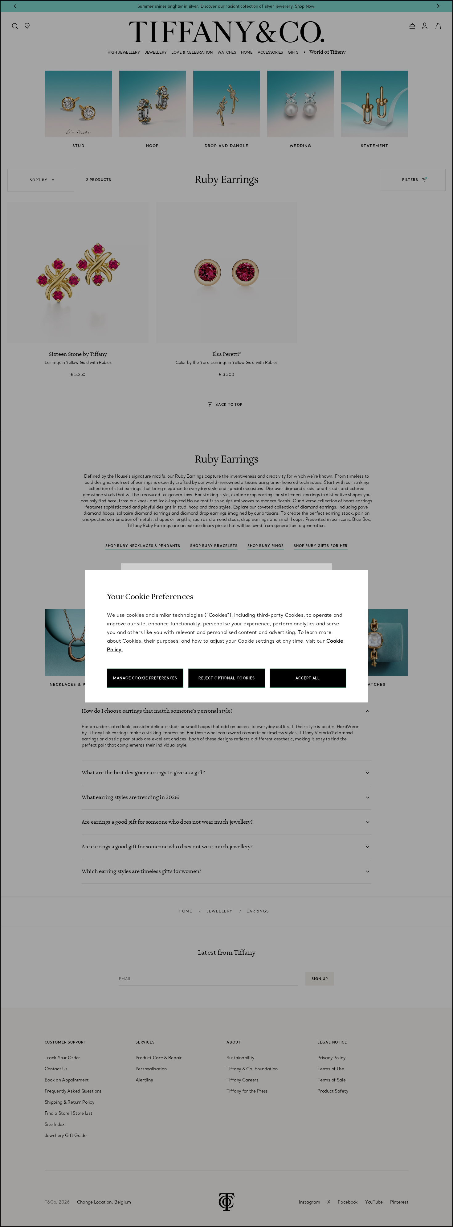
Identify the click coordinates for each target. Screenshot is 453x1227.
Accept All (308, 678)
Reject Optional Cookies (226, 678)
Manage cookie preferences (145, 678)
